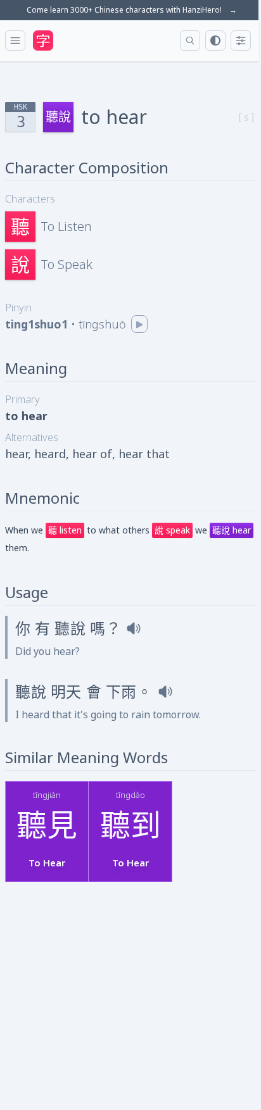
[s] (246, 117)
